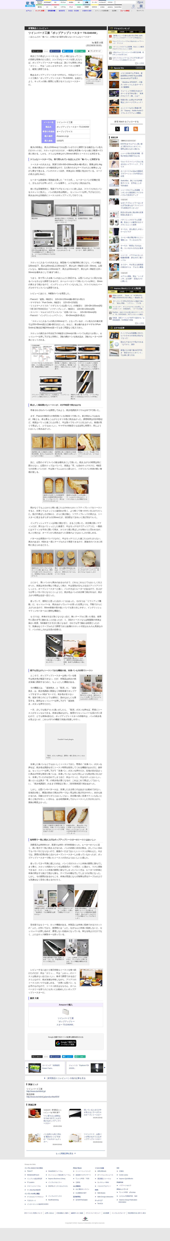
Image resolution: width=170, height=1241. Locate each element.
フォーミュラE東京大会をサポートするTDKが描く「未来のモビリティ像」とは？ (132, 93)
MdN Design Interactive (105, 1197)
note (81, 51)
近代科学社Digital (81, 1200)
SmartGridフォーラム (55, 1171)
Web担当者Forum (33, 1175)
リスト (46, 51)
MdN (96, 1190)
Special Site (119, 68)
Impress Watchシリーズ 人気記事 (127, 288)
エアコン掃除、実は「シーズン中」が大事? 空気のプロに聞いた (132, 278)
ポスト (39, 51)
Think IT (29, 1171)
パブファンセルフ (125, 1185)
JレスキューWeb (103, 1182)
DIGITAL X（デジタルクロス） (58, 1186)
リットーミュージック (83, 1171)
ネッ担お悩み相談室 (34, 1190)
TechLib (100, 1203)
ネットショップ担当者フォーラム (59, 1175)
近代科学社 (77, 1197)
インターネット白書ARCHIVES (37, 1204)
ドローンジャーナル (34, 1186)
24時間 (122, 32)
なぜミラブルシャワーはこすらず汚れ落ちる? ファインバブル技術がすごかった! (132, 205)
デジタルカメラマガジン (35, 1197)
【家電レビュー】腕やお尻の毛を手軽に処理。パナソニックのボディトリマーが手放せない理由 (128, 38)
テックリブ (98, 1200)
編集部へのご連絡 (77, 1213)
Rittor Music (77, 1168)
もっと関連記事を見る (64, 1153)
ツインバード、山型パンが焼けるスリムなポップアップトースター (92, 1136)
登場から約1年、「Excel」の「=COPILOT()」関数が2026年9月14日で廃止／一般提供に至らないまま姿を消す (128, 298)
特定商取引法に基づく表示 (137, 1213)
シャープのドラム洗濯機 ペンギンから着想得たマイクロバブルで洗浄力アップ (132, 192)
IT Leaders (30, 1182)
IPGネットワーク (122, 1189)
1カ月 (141, 32)
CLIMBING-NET (81, 1193)
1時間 (113, 32)
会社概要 (106, 1213)
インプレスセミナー (55, 1182)
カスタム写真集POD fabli (128, 1196)
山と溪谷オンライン (82, 1189)
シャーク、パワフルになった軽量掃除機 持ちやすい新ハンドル (132, 257)
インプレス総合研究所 (34, 1179)
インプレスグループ (118, 1213)
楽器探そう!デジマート (83, 1175)
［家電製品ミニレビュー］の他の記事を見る (66, 1078)
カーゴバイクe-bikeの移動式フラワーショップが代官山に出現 (132, 173)
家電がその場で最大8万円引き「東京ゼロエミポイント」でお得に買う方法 (132, 352)
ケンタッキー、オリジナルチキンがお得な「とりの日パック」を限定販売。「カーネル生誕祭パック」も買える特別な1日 (128, 309)
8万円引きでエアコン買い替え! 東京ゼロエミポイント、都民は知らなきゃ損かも (131, 146)
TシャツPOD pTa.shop (127, 1192)
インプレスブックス (55, 1196)
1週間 (131, 32)
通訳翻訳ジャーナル (104, 1179)
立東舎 (78, 1182)
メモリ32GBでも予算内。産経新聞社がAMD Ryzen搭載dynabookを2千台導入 (131, 75)
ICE (118, 1168)
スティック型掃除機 (101, 11)
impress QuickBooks (126, 1179)
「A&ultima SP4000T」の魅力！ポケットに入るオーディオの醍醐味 (132, 84)
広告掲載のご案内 (62, 1213)
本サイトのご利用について (33, 1213)
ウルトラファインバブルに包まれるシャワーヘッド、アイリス (132, 164)
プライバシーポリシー (93, 1213)
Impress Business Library (56, 1179)
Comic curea (123, 1175)
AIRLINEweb (101, 1171)
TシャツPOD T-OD (82, 1179)
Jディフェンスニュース (105, 1175)
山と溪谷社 (77, 1186)
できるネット (31, 1200)
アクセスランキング (122, 28)
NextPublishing (53, 1200)
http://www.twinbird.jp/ (36, 1091)
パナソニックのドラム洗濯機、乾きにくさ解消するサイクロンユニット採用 (132, 222)
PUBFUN (120, 1182)
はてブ (69, 51)
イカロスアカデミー (104, 1186)
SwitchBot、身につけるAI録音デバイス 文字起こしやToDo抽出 (131, 183)
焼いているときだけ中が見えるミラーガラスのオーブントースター (92, 1112)
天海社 (121, 1171)
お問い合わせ (49, 1213)
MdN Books (101, 1193)
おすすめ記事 (119, 328)
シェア (57, 51)
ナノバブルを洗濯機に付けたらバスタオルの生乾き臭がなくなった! (132, 335)
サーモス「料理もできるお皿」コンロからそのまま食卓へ (132, 248)
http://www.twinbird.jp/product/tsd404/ (43, 1097)
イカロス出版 (99, 1168)
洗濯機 (114, 11)
